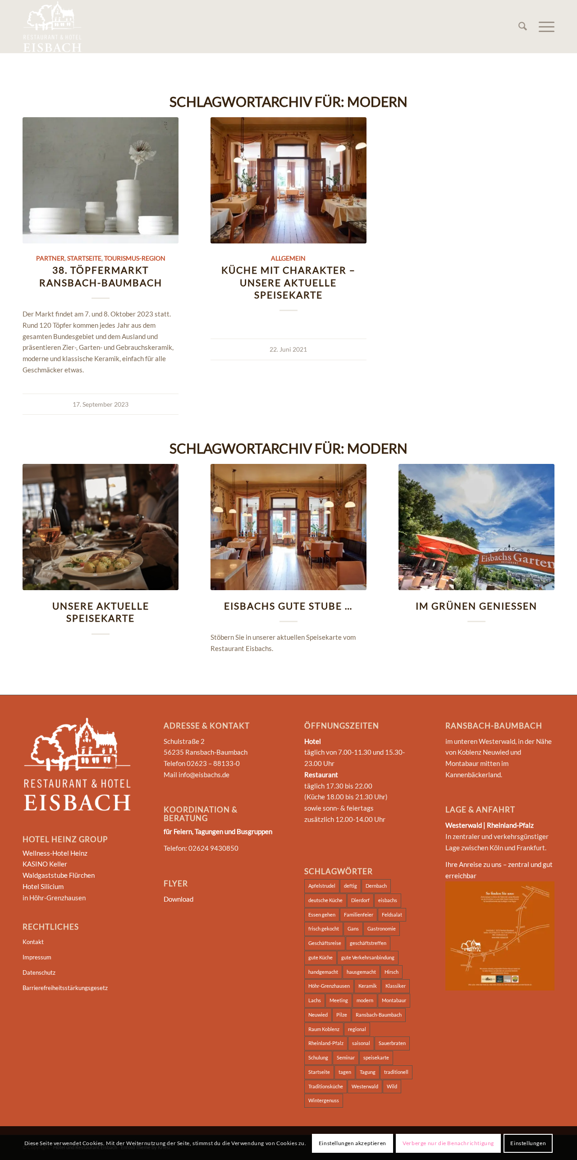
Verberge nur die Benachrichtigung (448, 1142)
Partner (50, 258)
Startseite (84, 258)
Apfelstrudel (321, 886)
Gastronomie (381, 928)
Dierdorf (360, 900)
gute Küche (320, 957)
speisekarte (376, 1057)
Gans (353, 928)
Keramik (367, 986)
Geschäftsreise (324, 943)
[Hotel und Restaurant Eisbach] (52, 26)
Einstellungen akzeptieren (352, 1142)
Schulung (318, 1057)
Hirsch (391, 972)
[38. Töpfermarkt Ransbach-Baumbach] (101, 180)
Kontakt (33, 941)
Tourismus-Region (134, 258)
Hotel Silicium (43, 886)
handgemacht (323, 972)
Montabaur (394, 1000)
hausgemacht (361, 972)
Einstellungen (528, 1142)
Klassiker (395, 986)
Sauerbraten (392, 1043)
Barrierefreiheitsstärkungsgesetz (65, 987)
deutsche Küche (325, 900)
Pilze (341, 1015)
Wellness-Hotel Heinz (55, 853)
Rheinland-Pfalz (325, 1043)
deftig (350, 886)
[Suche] (523, 26)
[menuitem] (523, 26)
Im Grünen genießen (476, 605)
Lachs (314, 1000)
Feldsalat (392, 914)
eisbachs (387, 900)
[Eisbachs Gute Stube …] (288, 527)
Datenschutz (39, 972)
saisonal (361, 1043)
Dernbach (376, 886)
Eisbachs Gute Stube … (288, 605)
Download (178, 899)
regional (357, 1029)
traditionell (396, 1072)
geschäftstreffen (368, 943)
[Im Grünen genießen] (476, 527)
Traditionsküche (325, 1086)
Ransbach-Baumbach (379, 1015)
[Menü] (543, 26)
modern (365, 1000)
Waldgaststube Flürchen (59, 875)
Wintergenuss (323, 1100)
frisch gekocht (323, 928)
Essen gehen (321, 914)
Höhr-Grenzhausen (329, 986)
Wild (392, 1086)
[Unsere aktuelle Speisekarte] (101, 527)
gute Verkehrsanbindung (367, 957)
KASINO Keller (45, 864)
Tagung (368, 1072)
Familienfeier (358, 914)
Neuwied (318, 1015)
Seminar (346, 1057)
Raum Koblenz (323, 1029)
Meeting (339, 1000)
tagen (345, 1072)
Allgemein (288, 258)
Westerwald (365, 1086)
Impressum (37, 957)
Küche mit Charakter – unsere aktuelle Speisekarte (288, 282)
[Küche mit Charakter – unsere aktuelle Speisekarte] (288, 180)
